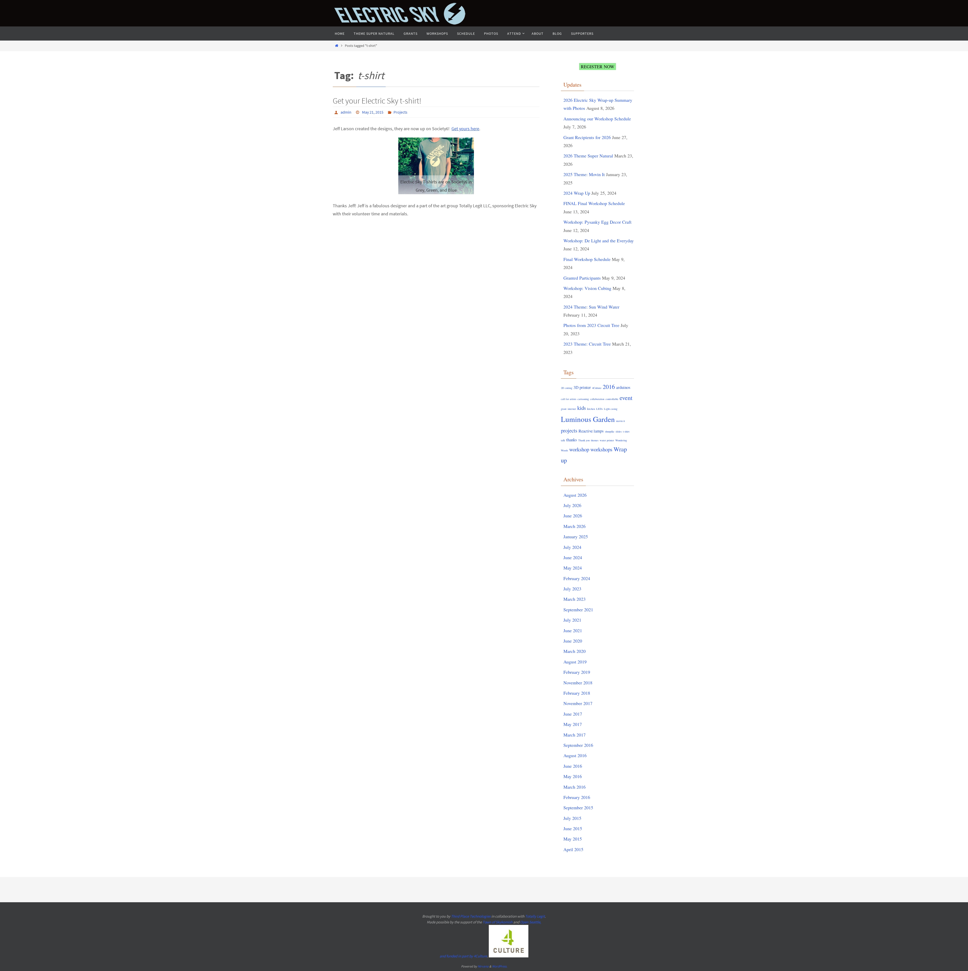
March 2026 (574, 526)
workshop (579, 449)
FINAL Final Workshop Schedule (594, 203)
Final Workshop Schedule (587, 259)
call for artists (568, 399)
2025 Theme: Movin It (584, 174)
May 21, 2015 (372, 112)
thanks (571, 440)
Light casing (610, 409)
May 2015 (572, 839)
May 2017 (572, 724)
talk (563, 440)
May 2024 (572, 568)
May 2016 (572, 776)
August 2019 (575, 662)
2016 (609, 386)
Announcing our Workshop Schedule (597, 119)
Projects (400, 112)
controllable (612, 399)
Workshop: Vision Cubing (587, 288)
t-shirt (626, 431)
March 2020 (574, 651)
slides (619, 431)
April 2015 (573, 849)
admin (346, 112)
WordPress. (499, 966)
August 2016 (575, 755)
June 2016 (572, 766)
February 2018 (576, 693)
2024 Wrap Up (576, 193)
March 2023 (574, 599)
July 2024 (572, 547)
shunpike (609, 431)
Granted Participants (582, 278)
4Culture (596, 388)
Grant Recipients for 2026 (587, 137)
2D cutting (566, 388)
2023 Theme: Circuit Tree (587, 344)
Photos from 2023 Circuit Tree (591, 325)
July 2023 (572, 589)
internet (572, 409)
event (626, 397)
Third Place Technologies (471, 916)
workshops (601, 449)
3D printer (582, 387)
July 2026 (572, 505)
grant (563, 409)
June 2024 (572, 557)
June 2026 (572, 516)
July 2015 (572, 818)
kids (581, 407)
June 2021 (572, 630)
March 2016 (574, 787)
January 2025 (575, 536)
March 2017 (574, 735)
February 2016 (576, 797)
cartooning (583, 399)
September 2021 (578, 610)
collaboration (597, 399)
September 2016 (578, 745)
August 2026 (575, 495)
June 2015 (572, 828)
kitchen (591, 409)
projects (569, 430)
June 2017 (572, 714)
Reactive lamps (591, 431)
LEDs (599, 409)
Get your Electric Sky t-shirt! (377, 101)
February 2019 (576, 672)
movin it (620, 421)
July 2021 (572, 620)
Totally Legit (535, 916)
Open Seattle (530, 922)
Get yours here (465, 128)
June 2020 (572, 641)
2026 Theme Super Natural (588, 156)
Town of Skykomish (497, 922)
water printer (607, 440)
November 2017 (577, 703)
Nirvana (483, 966)
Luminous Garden (588, 419)
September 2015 (578, 808)
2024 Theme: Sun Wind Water (591, 307)
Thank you (584, 440)
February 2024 (576, 578)
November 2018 (577, 683)
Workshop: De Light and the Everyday (598, 241)
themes (594, 440)
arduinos (623, 387)
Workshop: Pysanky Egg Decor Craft (597, 222)
